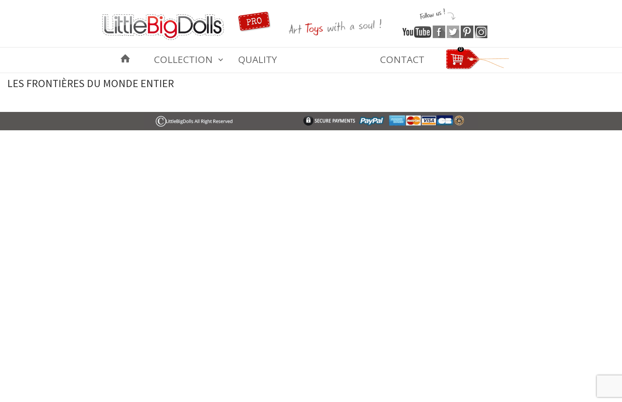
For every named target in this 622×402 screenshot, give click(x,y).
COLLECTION (183, 59)
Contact (402, 59)
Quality (257, 59)
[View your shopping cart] (477, 68)
